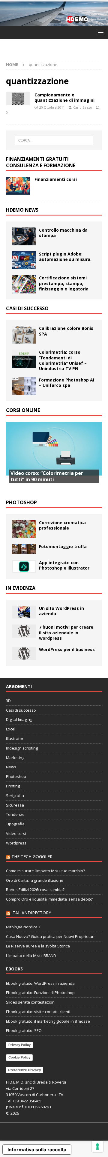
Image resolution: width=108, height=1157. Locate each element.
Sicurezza (15, 805)
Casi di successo (27, 308)
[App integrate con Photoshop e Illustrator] (24, 566)
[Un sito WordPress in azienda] (24, 612)
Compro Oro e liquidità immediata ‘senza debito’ (49, 899)
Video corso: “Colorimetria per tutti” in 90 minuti (46, 476)
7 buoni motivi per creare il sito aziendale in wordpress (66, 632)
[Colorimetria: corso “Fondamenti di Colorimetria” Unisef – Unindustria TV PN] (24, 358)
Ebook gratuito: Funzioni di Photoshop (40, 992)
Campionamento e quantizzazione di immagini (64, 97)
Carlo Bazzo (82, 107)
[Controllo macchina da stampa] (24, 236)
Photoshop (21, 502)
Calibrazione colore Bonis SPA (66, 330)
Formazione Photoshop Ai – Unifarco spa (66, 382)
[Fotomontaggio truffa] (24, 549)
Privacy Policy (19, 1045)
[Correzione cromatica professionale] (24, 529)
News (11, 767)
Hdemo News (22, 210)
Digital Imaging (19, 719)
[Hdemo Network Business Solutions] (54, 23)
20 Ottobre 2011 (52, 107)
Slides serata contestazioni (31, 1002)
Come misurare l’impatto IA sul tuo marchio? (45, 870)
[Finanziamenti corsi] (18, 186)
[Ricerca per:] (54, 140)
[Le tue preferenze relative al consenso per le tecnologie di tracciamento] (97, 1146)
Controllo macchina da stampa (63, 232)
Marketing (15, 757)
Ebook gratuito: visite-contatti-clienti (38, 1011)
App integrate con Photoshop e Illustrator (64, 565)
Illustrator (14, 738)
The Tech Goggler (31, 856)
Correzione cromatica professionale (62, 525)
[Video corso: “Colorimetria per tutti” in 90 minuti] (54, 457)
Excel (10, 729)
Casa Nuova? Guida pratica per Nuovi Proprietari (50, 936)
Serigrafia (15, 795)
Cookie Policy (19, 1057)
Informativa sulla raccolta (37, 1150)
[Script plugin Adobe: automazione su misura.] (24, 260)
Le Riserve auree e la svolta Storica (38, 946)
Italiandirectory (31, 913)
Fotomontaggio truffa (63, 546)
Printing (13, 786)
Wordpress (16, 843)
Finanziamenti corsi (55, 179)
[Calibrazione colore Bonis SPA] (24, 335)
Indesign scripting (22, 748)
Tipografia (15, 824)
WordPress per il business (67, 649)
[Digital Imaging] (18, 98)
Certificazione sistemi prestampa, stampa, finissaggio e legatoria (63, 283)
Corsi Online (23, 410)
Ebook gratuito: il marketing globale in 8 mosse (48, 1021)
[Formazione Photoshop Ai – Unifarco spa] (24, 386)
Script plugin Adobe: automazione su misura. (65, 256)
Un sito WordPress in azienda (61, 610)
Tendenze (15, 814)
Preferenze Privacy (24, 1070)
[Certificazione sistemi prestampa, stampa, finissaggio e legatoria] (24, 284)
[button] (99, 32)
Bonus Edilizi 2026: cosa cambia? (35, 889)
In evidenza (20, 588)
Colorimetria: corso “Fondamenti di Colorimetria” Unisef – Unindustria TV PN (63, 360)
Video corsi (16, 833)
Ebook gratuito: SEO (24, 1030)
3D (8, 700)
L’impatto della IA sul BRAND (31, 955)
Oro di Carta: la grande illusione (34, 880)
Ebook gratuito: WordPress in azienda (40, 983)
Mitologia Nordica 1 (23, 927)
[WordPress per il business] (24, 653)
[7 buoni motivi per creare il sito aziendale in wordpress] (24, 631)
